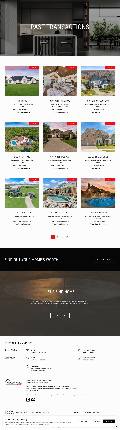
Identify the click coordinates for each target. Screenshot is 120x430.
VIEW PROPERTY (22, 90)
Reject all (84, 421)
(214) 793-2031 (88, 360)
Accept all (108, 421)
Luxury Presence (49, 412)
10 (67, 237)
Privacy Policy (95, 412)
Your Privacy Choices (60, 428)
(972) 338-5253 (47, 380)
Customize (96, 421)
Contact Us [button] (60, 315)
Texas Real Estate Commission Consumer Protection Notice (47, 386)
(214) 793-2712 (88, 352)
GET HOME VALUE (104, 259)
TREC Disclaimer (32, 390)
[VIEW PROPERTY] (22, 89)
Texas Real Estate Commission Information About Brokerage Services (51, 388)
